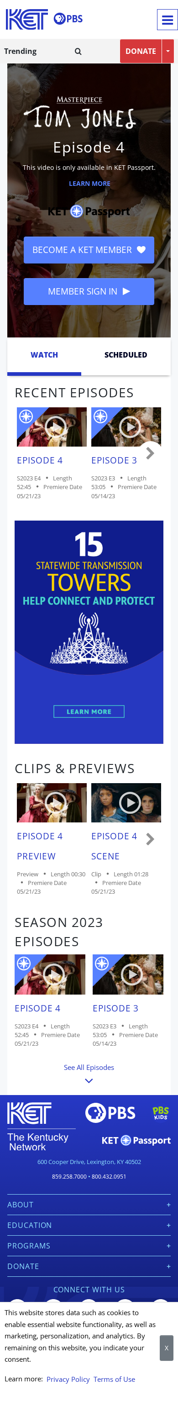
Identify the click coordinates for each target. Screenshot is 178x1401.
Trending (20, 51)
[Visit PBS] (68, 19)
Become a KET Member (83, 249)
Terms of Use (114, 1379)
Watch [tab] (44, 355)
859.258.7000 (69, 1176)
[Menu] (167, 20)
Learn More (89, 183)
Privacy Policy (68, 1379)
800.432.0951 (109, 1176)
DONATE (141, 51)
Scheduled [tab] (126, 355)
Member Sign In (84, 291)
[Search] (78, 51)
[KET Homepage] (27, 19)
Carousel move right (150, 454)
